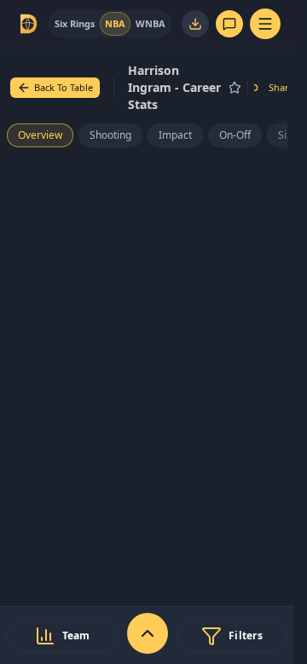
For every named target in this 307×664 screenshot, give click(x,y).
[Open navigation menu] (265, 24)
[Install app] (195, 23)
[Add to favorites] (234, 87)
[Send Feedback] (229, 23)
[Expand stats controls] (147, 633)
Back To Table (63, 87)
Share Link (287, 87)
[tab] (74, 24)
